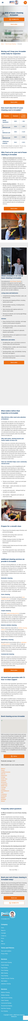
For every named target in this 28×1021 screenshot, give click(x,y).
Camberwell (4, 784)
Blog (2, 941)
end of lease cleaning (15, 281)
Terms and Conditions (6, 951)
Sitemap (3, 943)
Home (2, 927)
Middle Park (4, 785)
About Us (3, 930)
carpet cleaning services (13, 613)
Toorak (3, 770)
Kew (2, 792)
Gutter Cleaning (4, 1000)
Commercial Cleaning (6, 1003)
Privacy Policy (4, 953)
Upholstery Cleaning (6, 983)
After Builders (4, 981)
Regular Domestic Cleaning (7, 978)
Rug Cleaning (4, 967)
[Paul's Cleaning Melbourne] (14, 2)
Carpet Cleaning (5, 965)
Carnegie (3, 787)
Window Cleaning (5, 995)
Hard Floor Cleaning (5, 1008)
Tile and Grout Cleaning (6, 1005)
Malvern (3, 768)
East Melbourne (5, 790)
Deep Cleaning (4, 975)
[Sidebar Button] (2, 2)
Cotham (3, 789)
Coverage (3, 933)
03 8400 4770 (25, 2)
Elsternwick (4, 775)
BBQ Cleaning (4, 973)
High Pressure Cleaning (6, 997)
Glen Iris (3, 773)
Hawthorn (3, 780)
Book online (14, 24)
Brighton (3, 797)
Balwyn (3, 801)
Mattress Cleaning (5, 992)
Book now (14, 898)
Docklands (4, 796)
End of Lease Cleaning (6, 962)
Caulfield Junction (5, 772)
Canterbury (4, 794)
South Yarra (4, 779)
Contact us (3, 935)
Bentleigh (3, 799)
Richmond (3, 782)
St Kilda (3, 777)
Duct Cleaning (4, 1011)
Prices (2, 938)
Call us (15, 756)
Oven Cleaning (4, 970)
